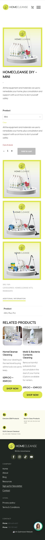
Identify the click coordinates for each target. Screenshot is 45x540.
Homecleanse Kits (24, 288)
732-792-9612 (12, 527)
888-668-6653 (13, 523)
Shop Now (12, 388)
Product (6, 110)
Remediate (8, 291)
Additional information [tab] (14, 298)
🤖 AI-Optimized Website (22, 532)
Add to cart (26, 151)
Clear (4, 122)
